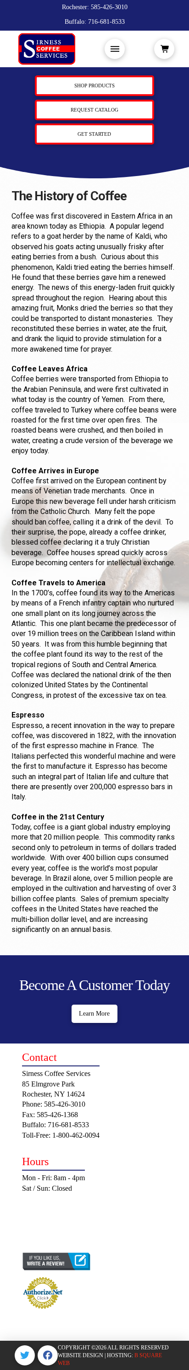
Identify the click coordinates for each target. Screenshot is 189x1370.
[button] (115, 49)
